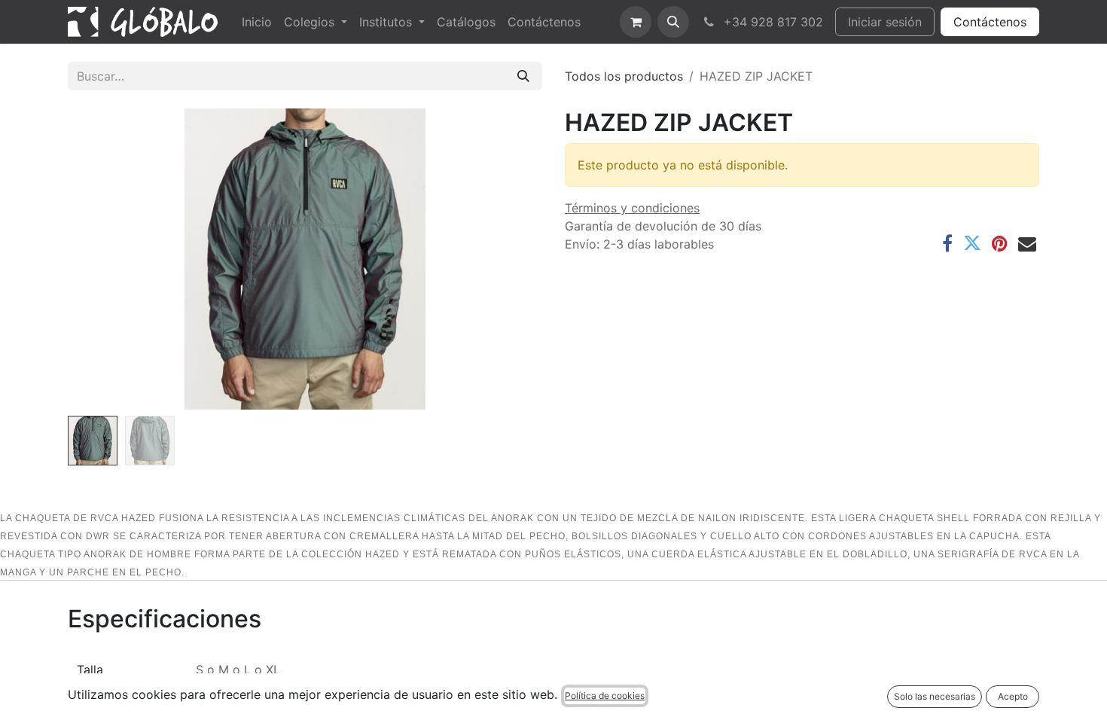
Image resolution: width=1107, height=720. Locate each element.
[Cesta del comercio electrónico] (635, 22)
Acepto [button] (1013, 696)
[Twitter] (972, 243)
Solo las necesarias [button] (934, 696)
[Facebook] (947, 243)
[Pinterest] (1000, 243)
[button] (673, 22)
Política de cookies (605, 695)
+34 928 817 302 (771, 21)
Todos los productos (624, 76)
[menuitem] (257, 22)
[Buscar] (523, 76)
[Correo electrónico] (1027, 243)
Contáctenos (989, 21)
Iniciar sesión (885, 21)
